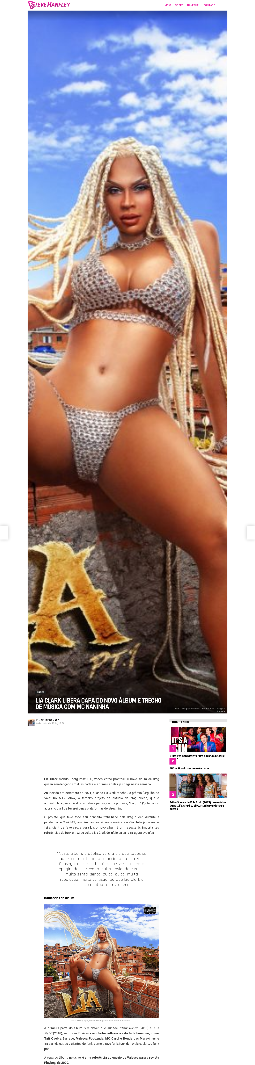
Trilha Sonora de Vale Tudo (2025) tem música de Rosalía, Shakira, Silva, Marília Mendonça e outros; (197, 805)
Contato (209, 5)
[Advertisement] (101, 752)
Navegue (192, 5)
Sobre (179, 5)
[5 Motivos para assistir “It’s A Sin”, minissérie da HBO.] (198, 739)
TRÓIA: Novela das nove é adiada (189, 768)
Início (167, 5)
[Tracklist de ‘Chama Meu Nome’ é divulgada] (4, 533)
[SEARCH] (225, 5)
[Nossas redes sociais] (220, 5)
